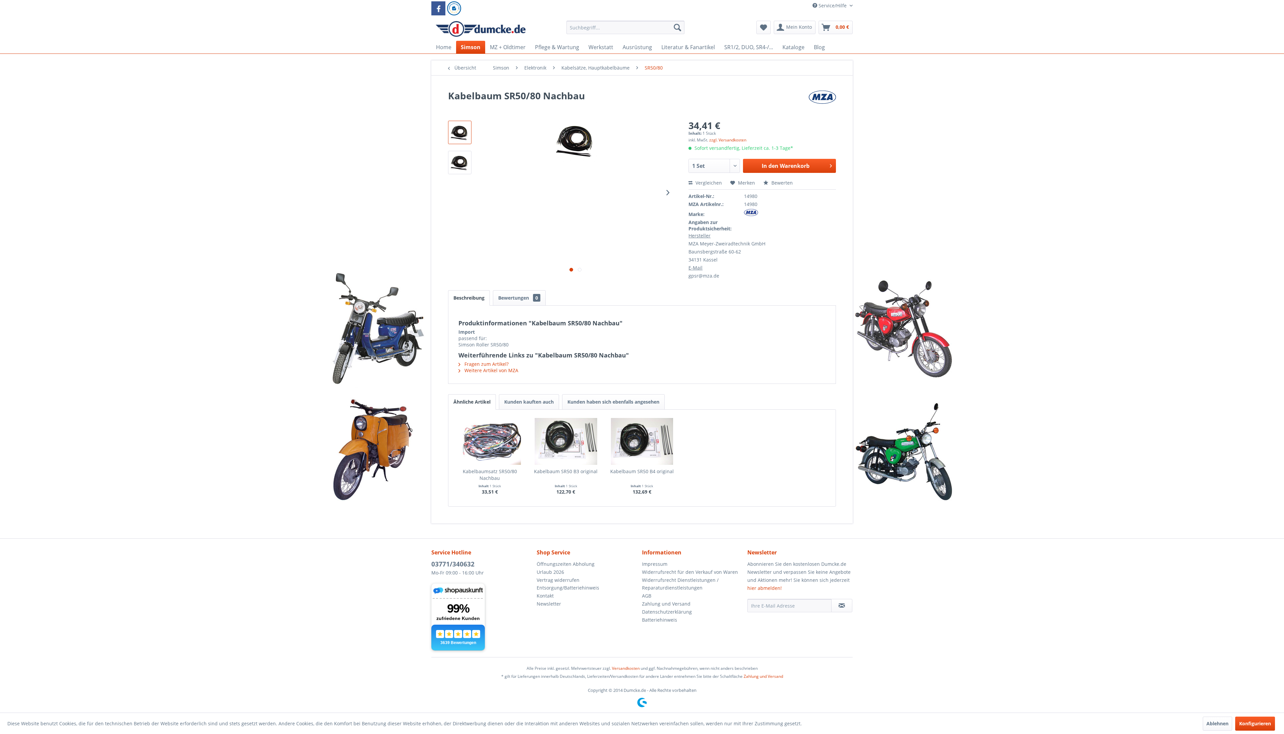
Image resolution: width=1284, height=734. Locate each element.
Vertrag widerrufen (558, 580)
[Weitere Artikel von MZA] (822, 102)
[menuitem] (625, 30)
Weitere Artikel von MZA (490, 370)
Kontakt (545, 596)
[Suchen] (677, 27)
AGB (646, 596)
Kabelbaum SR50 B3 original (566, 471)
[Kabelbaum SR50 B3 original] (566, 441)
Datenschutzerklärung (667, 612)
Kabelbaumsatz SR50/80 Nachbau (490, 474)
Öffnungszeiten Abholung (566, 564)
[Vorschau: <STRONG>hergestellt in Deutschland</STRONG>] (459, 162)
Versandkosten (626, 668)
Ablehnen (1217, 723)
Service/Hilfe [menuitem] (832, 5)
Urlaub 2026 (550, 572)
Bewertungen (518, 298)
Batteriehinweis (659, 620)
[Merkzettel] (763, 27)
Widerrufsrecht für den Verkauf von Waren (690, 572)
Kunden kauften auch (529, 402)
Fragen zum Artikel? (486, 364)
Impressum (654, 564)
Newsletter (549, 604)
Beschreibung (469, 298)
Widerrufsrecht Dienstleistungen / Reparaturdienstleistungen (680, 584)
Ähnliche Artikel (472, 402)
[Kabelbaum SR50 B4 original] (642, 441)
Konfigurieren (1255, 723)
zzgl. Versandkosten (727, 140)
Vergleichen (708, 183)
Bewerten (781, 183)
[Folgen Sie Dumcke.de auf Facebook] (438, 8)
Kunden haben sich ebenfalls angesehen (613, 402)
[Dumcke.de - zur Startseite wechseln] (481, 29)
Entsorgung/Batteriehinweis (568, 588)
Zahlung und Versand (666, 604)
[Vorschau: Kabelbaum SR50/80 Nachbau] (459, 132)
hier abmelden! (764, 588)
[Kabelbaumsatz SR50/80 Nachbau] (490, 441)
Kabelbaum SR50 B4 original (642, 471)
